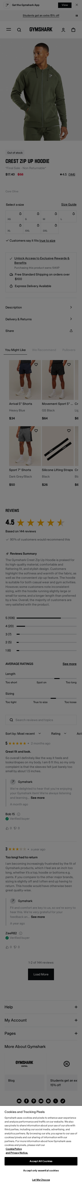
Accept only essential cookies (41, 1170)
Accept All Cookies (41, 1161)
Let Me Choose (41, 1180)
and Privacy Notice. (17, 1153)
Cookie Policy (14, 1149)
